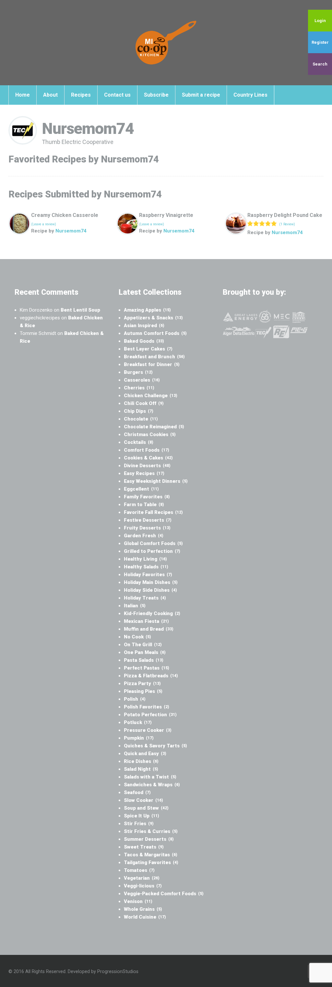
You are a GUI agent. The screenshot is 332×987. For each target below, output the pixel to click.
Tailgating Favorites (151, 862)
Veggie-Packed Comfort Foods (164, 894)
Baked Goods (144, 341)
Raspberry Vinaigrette (166, 215)
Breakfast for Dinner (152, 364)
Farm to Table (144, 504)
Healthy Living (145, 559)
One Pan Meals (145, 652)
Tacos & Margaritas (150, 855)
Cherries (139, 388)
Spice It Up (141, 816)
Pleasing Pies (143, 691)
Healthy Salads (146, 567)
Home (22, 95)
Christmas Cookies (150, 434)
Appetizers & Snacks (153, 318)
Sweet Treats (144, 847)
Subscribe (156, 95)
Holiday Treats (145, 598)
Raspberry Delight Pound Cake (284, 215)
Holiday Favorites (148, 574)
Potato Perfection (150, 715)
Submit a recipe (201, 95)
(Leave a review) (43, 224)
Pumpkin (139, 738)
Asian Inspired (144, 325)
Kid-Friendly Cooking (152, 613)
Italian (135, 606)
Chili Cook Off (144, 403)
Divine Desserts (147, 466)
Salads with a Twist (150, 777)
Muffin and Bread (148, 629)
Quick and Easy (145, 753)
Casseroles (142, 380)
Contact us (117, 95)
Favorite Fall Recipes (153, 512)
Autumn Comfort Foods (155, 333)
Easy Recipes (144, 473)
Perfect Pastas (146, 668)
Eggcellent (141, 489)
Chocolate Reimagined (154, 427)
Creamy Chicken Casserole (64, 215)
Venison (138, 901)
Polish (135, 699)
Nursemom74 (71, 231)
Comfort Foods (146, 450)
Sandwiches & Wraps (152, 785)
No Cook (137, 637)
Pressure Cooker (148, 730)
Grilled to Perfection (152, 551)
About (50, 95)
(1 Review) (287, 224)
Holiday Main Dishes (151, 582)
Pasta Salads (143, 660)
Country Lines (250, 95)
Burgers (138, 372)
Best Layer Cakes (148, 349)
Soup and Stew (146, 808)
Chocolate (141, 419)
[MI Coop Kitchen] (166, 42)
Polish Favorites (146, 707)
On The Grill (143, 645)
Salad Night (141, 769)
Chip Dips (138, 411)
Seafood (137, 792)
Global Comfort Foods (153, 543)
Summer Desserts (149, 839)
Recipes (81, 95)
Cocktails (138, 442)
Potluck (138, 722)
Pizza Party (142, 683)
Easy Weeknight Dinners (156, 481)
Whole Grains (143, 909)
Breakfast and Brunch (154, 357)
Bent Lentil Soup (80, 310)
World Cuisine (145, 917)
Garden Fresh (143, 536)
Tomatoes (139, 870)
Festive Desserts (148, 520)
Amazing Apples (147, 310)
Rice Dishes (141, 761)
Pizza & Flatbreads (151, 676)
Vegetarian (142, 878)
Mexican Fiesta (146, 621)
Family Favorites (147, 497)
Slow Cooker (143, 800)
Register (320, 42)
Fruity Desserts (147, 528)
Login (320, 20)
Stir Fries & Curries (151, 831)
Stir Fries (139, 823)
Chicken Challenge (150, 395)
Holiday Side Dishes (150, 590)
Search (320, 64)
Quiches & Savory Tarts (155, 746)
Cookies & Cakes (148, 458)
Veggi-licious (143, 886)
